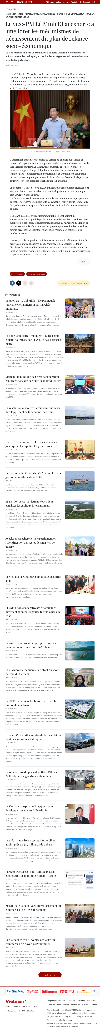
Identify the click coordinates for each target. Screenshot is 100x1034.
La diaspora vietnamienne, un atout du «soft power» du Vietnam (32, 672)
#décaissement (17, 274)
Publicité (85, 1004)
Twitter (18, 283)
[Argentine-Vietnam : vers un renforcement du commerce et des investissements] (80, 913)
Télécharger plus (50, 974)
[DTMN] (49, 991)
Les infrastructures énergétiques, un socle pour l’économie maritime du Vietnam (30, 645)
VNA (59, 1004)
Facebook (12, 283)
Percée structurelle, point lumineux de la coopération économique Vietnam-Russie (30, 873)
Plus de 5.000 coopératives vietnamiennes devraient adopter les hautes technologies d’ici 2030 (33, 612)
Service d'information (71, 1004)
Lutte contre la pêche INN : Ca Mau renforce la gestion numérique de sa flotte (33, 475)
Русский (86, 2)
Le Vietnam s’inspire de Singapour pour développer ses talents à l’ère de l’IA (29, 808)
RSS (88, 1000)
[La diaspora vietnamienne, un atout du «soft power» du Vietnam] (80, 677)
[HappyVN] (83, 991)
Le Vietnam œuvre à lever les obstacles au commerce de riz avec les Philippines (30, 942)
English (58, 2)
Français (66, 2)
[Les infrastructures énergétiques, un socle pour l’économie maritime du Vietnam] (80, 650)
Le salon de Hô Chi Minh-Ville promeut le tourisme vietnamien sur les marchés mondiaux (30, 304)
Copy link (31, 283)
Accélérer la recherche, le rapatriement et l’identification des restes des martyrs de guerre (30, 542)
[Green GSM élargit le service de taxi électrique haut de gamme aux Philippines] (80, 743)
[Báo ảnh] (67, 991)
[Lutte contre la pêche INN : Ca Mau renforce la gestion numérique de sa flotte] (80, 481)
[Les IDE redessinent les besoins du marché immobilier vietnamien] (80, 709)
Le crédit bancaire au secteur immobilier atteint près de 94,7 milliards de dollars (30, 842)
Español (74, 2)
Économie (10, 9)
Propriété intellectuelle (56, 1000)
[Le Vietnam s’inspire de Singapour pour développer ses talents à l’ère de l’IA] (80, 814)
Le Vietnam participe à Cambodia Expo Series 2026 (33, 578)
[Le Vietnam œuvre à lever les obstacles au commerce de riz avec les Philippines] (80, 947)
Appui (95, 1000)
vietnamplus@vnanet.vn (62, 1020)
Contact (94, 1004)
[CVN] (33, 991)
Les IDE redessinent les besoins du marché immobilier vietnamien (31, 703)
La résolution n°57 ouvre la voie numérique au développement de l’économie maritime (32, 410)
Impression (25, 283)
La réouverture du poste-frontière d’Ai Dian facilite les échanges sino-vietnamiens (31, 774)
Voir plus (14, 294)
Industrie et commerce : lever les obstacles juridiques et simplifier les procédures (31, 444)
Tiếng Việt (50, 2)
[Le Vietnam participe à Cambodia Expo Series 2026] (80, 584)
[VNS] (15, 991)
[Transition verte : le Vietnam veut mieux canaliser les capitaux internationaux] (80, 509)
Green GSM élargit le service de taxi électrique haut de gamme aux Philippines (33, 737)
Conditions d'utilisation (76, 1000)
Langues (51, 1004)
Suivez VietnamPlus (67, 283)
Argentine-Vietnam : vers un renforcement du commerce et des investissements (33, 907)
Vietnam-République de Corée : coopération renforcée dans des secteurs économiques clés (33, 379)
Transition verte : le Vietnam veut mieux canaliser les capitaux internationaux (29, 503)
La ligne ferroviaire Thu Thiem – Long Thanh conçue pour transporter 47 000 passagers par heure (33, 340)
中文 (79, 2)
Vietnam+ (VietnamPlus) (25, 2)
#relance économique (36, 274)
